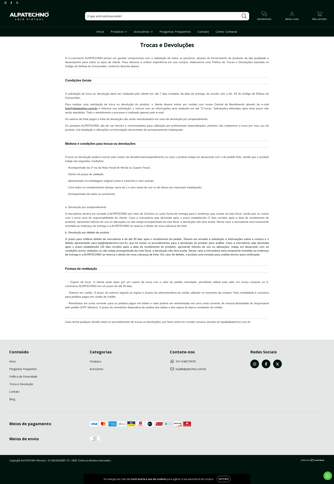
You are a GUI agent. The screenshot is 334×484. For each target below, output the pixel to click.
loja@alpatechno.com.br (191, 369)
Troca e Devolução (21, 384)
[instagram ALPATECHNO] (6, 2)
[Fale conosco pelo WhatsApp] (327, 475)
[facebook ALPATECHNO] (11, 2)
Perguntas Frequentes (175, 31)
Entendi (224, 479)
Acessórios (142, 31)
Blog (12, 399)
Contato (203, 31)
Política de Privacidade (23, 376)
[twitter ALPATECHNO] (17, 2)
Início (100, 31)
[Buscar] (244, 16)
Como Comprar (227, 31)
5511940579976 (186, 361)
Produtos (118, 31)
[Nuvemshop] (313, 460)
